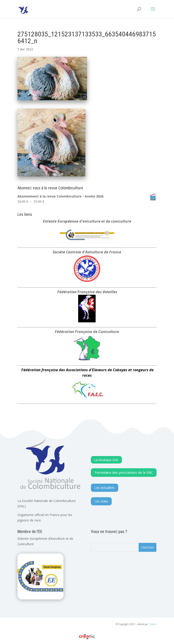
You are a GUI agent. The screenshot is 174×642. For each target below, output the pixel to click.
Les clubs (101, 501)
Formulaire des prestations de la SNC (124, 472)
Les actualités (104, 487)
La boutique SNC (106, 460)
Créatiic (153, 624)
